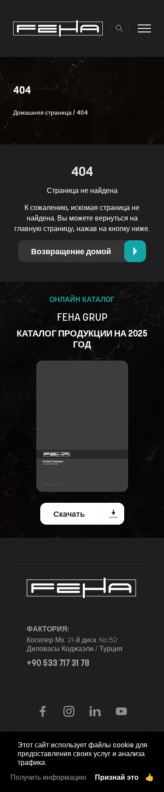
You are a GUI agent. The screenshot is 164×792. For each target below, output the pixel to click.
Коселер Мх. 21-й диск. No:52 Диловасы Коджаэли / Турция (74, 644)
